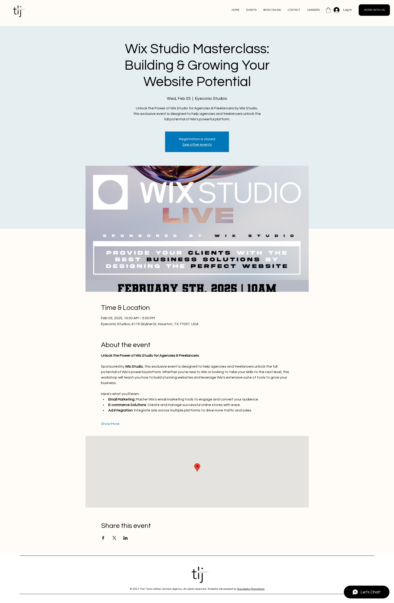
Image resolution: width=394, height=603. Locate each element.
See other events (197, 144)
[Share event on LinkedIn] (125, 538)
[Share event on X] (114, 538)
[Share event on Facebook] (103, 538)
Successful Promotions (250, 588)
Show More (110, 424)
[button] (328, 10)
